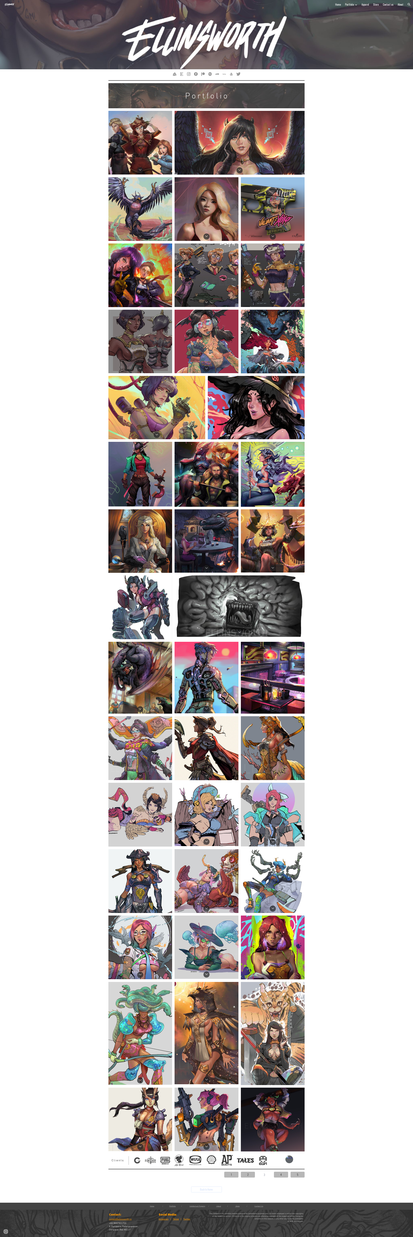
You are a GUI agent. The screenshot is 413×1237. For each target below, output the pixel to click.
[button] (409, 4)
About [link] (400, 4)
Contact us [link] (388, 4)
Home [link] (338, 4)
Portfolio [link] (349, 4)
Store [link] (376, 4)
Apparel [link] (365, 4)
